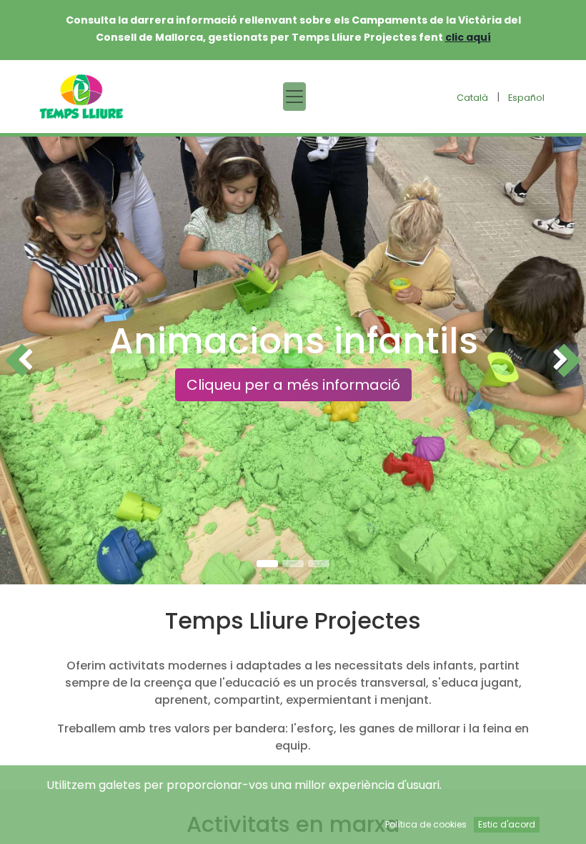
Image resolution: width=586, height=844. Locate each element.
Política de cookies (426, 824)
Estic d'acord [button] (506, 824)
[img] (23, 360)
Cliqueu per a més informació (293, 385)
